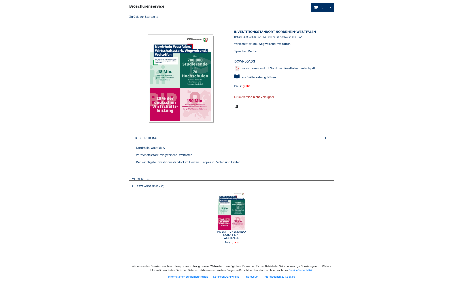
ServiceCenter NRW (300, 270)
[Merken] (237, 106)
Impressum (251, 276)
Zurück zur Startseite (143, 16)
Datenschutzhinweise (226, 276)
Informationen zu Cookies (279, 276)
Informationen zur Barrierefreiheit (188, 276)
